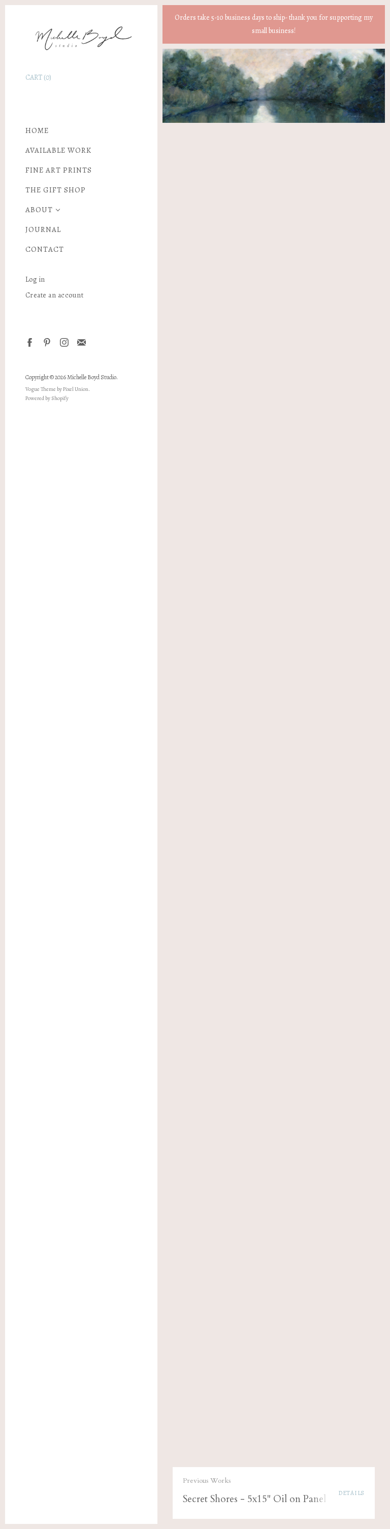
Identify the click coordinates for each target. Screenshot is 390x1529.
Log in (35, 279)
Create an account (54, 295)
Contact (44, 249)
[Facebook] (29, 342)
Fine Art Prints (58, 170)
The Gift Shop (55, 190)
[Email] (81, 342)
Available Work (58, 150)
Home (37, 131)
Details (351, 1493)
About (39, 210)
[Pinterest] (46, 342)
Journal (43, 230)
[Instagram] (64, 342)
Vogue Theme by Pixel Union (56, 389)
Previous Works (207, 1480)
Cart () (38, 77)
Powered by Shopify (47, 398)
